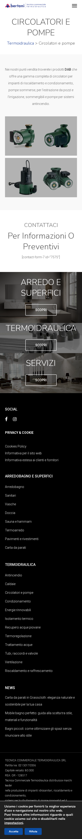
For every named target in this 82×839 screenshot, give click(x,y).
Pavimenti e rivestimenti (21, 539)
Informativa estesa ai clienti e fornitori (32, 460)
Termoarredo (14, 530)
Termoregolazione (18, 636)
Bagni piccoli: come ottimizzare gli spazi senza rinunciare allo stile (38, 732)
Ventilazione (13, 662)
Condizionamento (18, 601)
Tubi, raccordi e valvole (21, 653)
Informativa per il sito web (23, 453)
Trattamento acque (18, 645)
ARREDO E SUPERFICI (41, 288)
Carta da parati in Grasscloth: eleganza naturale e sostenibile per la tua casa (40, 701)
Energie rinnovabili (18, 610)
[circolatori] (41, 177)
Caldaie (10, 584)
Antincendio (13, 575)
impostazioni (13, 823)
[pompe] (41, 136)
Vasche (10, 504)
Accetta (13, 831)
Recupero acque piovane (23, 627)
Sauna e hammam (18, 521)
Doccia (10, 513)
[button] (74, 5)
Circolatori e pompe (19, 592)
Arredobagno (14, 487)
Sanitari (10, 495)
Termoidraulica (20, 43)
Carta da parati (15, 547)
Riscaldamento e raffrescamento (29, 671)
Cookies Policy (15, 446)
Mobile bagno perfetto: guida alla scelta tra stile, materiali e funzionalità (38, 716)
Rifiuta (33, 831)
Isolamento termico (19, 619)
